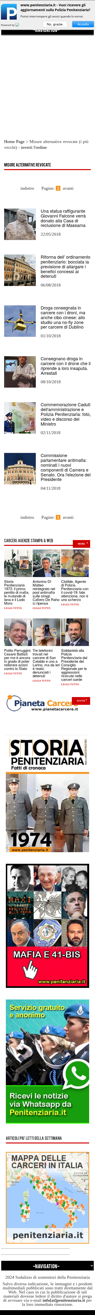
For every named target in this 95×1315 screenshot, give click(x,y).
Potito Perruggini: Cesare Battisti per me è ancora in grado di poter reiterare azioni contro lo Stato (17, 659)
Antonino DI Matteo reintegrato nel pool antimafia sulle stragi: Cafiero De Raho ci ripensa (46, 592)
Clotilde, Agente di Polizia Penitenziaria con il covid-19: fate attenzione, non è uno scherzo (74, 590)
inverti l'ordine (34, 147)
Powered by (8, 25)
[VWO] (20, 25)
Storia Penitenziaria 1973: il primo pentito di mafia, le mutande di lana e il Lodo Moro (16, 592)
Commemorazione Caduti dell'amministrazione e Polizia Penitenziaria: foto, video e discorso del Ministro (66, 414)
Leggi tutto (13, 608)
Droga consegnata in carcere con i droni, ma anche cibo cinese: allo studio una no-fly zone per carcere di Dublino (63, 317)
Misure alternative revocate (27, 165)
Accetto (83, 24)
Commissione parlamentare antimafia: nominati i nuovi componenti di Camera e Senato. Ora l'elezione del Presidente (66, 467)
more (81, 543)
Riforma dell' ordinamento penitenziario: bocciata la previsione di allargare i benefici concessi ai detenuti (65, 266)
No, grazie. (55, 24)
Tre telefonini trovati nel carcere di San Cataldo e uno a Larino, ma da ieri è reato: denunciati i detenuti (46, 663)
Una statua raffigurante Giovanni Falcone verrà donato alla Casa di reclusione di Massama (63, 218)
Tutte (81, 700)
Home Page (14, 141)
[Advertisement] (47, 82)
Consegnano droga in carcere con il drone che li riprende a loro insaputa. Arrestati (66, 365)
